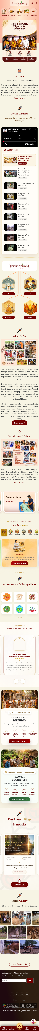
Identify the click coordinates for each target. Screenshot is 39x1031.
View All (18, 884)
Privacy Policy (21, 1011)
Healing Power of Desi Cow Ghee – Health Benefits (19, 866)
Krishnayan (18, 1007)
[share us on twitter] (22, 990)
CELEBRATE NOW (18, 741)
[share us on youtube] (27, 990)
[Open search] (32, 3)
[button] (17, 572)
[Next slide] (22, 681)
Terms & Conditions (9, 1011)
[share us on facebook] (12, 990)
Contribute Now (20, 563)
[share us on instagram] (17, 990)
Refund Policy (32, 1011)
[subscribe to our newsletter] (30, 980)
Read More (18, 423)
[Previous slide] (16, 681)
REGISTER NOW (18, 799)
